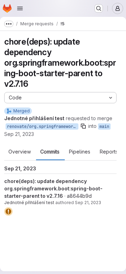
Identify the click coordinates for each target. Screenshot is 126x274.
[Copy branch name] (83, 126)
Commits (49, 152)
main (104, 126)
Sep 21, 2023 (19, 134)
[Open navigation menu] (20, 8)
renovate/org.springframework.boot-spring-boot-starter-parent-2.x (42, 126)
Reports (109, 152)
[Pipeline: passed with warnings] (8, 211)
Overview (19, 152)
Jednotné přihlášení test (29, 202)
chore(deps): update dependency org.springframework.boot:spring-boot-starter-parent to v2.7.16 (53, 188)
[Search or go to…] (98, 8)
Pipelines (79, 152)
